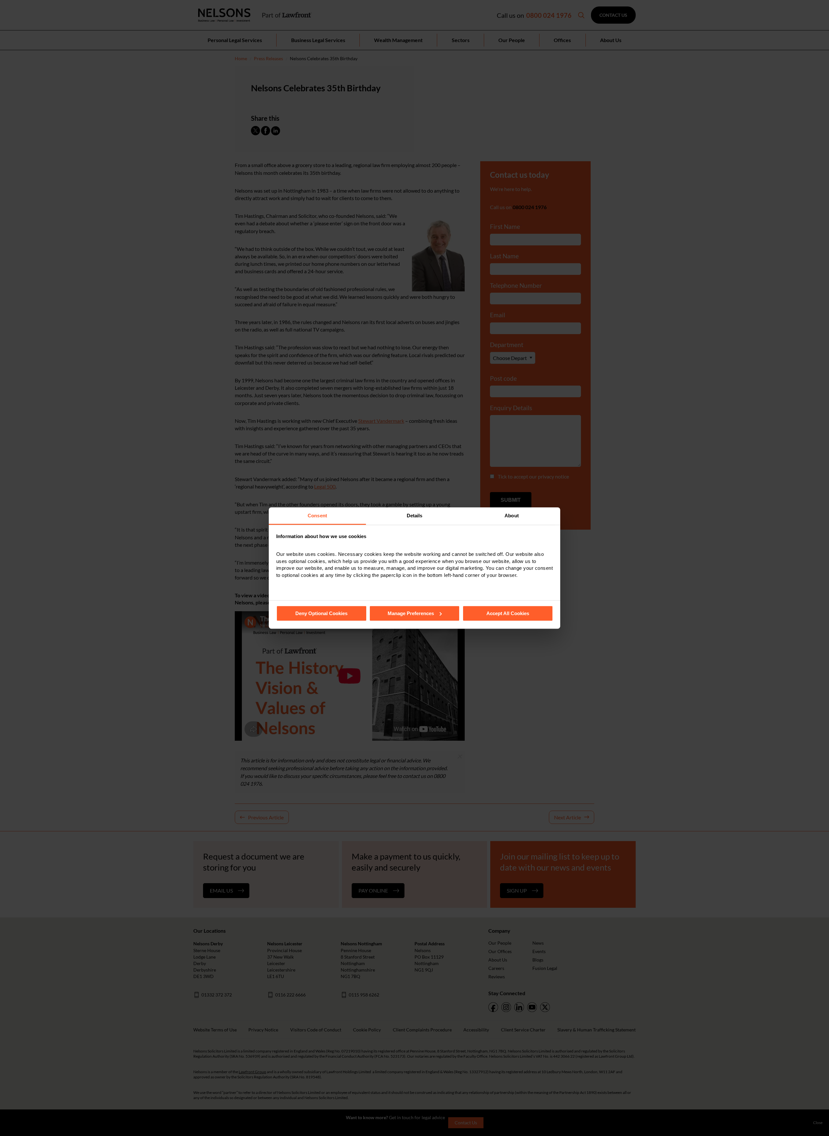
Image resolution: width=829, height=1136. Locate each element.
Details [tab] (415, 515)
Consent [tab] (317, 515)
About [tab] (512, 515)
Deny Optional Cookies (321, 613)
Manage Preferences (411, 613)
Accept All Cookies (507, 613)
